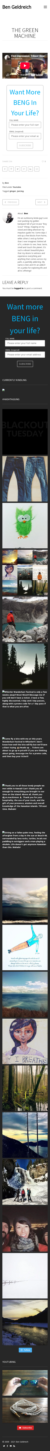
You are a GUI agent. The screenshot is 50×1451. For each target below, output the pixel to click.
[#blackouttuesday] (25, 432)
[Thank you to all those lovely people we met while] (25, 807)
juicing (20, 191)
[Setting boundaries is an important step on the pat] (25, 994)
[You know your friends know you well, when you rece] (25, 947)
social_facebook (7, 1446)
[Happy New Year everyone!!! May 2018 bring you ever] (25, 572)
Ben (7, 183)
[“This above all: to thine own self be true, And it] (25, 619)
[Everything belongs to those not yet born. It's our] (25, 1322)
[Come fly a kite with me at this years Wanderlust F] (25, 760)
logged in (18, 288)
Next (39, 202)
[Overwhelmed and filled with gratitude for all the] (25, 525)
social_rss (14, 1446)
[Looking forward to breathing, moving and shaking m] (25, 666)
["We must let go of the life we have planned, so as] (25, 1135)
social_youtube (10, 1446)
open (45, 7)
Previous (12, 202)
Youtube (17, 187)
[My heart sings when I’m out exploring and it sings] (25, 1182)
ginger (13, 191)
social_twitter (4, 1446)
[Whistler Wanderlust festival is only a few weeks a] (25, 713)
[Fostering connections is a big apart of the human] (25, 900)
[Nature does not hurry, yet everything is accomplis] (25, 1088)
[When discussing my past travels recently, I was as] (25, 1275)
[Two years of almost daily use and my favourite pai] (25, 479)
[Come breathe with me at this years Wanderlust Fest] (25, 1041)
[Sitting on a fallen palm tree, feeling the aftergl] (25, 854)
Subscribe (25, 145)
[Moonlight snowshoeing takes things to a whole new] (25, 1229)
